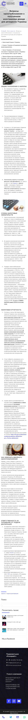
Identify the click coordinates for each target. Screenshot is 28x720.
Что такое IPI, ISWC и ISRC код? (14, 622)
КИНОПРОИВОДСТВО (13, 684)
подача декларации (12, 593)
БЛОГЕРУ (8, 681)
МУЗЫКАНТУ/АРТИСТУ (13, 678)
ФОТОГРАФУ (10, 680)
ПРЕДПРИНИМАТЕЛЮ (13, 686)
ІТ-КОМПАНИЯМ (11, 688)
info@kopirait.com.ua (14, 662)
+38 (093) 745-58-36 (16, 660)
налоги (3, 593)
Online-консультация (14, 665)
